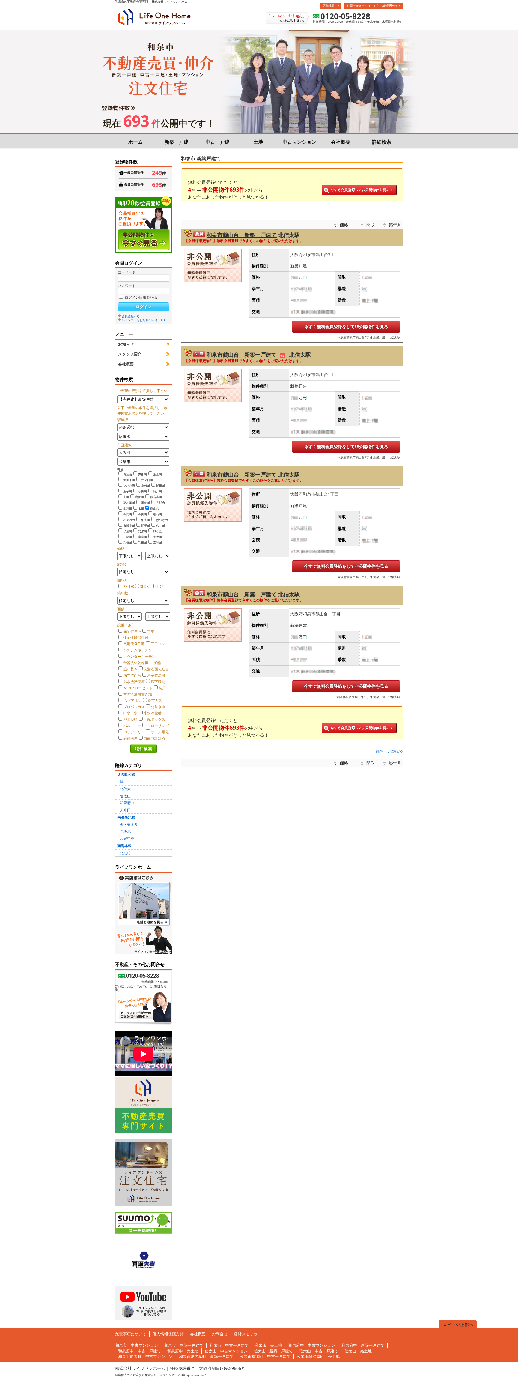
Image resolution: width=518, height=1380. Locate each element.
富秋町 (157, 542)
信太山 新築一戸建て (273, 1351)
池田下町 (129, 480)
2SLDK (128, 586)
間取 (370, 225)
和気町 (127, 542)
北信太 (125, 788)
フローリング (158, 725)
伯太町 (145, 520)
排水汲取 (130, 719)
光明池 (125, 831)
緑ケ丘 (157, 531)
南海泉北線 (126, 817)
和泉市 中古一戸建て (229, 1345)
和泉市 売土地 (268, 1345)
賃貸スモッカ (245, 1334)
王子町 (127, 491)
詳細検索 (381, 142)
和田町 (142, 542)
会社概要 (340, 142)
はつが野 (162, 520)
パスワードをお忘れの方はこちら (144, 319)
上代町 (145, 485)
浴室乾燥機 (156, 675)
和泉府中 (127, 802)
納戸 (162, 687)
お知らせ (126, 344)
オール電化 (160, 732)
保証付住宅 (132, 631)
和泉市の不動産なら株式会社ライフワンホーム (149, 1375)
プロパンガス (134, 706)
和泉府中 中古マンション (311, 1345)
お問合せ (220, 1334)
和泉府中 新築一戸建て (362, 1345)
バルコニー (132, 725)
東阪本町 (129, 525)
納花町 (157, 514)
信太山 (125, 795)
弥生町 (157, 537)
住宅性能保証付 (135, 637)
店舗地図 (329, 6)
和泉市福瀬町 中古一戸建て (265, 1356)
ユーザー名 (127, 272)
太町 (141, 508)
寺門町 (127, 514)
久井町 (160, 525)
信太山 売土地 (358, 1351)
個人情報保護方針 (168, 1334)
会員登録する (131, 316)
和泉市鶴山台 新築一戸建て (242, 234)
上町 (126, 497)
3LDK (144, 586)
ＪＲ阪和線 (126, 774)
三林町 (127, 537)
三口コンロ (160, 643)
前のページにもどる (389, 751)
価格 (344, 225)
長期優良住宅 (134, 643)
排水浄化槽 (153, 713)
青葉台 (127, 474)
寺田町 (142, 514)
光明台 (160, 503)
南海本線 (124, 845)
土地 (258, 142)
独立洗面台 (132, 675)
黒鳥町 (145, 503)
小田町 (142, 491)
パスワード (127, 285)
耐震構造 (130, 738)
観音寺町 (156, 497)
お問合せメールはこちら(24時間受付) (372, 6)
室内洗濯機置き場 (137, 694)
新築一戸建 (177, 142)
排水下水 (130, 713)
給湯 (158, 662)
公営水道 (158, 706)
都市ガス (155, 700)
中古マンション (299, 142)
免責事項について (130, 1334)
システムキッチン (137, 650)
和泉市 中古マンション (136, 1345)
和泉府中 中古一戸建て (139, 1351)
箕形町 (142, 531)
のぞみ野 (129, 520)
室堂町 (142, 537)
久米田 (125, 810)
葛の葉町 (129, 503)
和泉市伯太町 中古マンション (145, 1356)
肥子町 (145, 525)
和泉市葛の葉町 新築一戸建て (206, 1356)
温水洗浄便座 (134, 681)
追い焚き (130, 669)
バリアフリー (134, 732)
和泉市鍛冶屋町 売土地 (318, 1356)
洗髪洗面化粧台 (156, 669)
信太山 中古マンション (226, 1351)
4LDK (159, 586)
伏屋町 (127, 531)
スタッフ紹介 (129, 354)
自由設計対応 (154, 738)
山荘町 (127, 508)
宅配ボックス (154, 719)
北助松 (125, 852)
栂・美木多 (129, 824)
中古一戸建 (218, 142)
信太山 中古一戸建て (318, 1351)
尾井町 (157, 491)
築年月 (395, 225)
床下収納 (158, 681)
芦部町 (142, 474)
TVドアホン (132, 700)
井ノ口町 (147, 480)
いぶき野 (129, 485)
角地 (150, 631)
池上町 (157, 474)
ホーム (135, 142)
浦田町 (160, 485)
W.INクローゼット (138, 687)
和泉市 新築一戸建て (183, 1345)
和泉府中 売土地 (182, 1351)
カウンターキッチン (139, 656)
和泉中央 (127, 838)
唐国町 (139, 497)
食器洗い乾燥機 (135, 662)
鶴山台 (154, 508)
